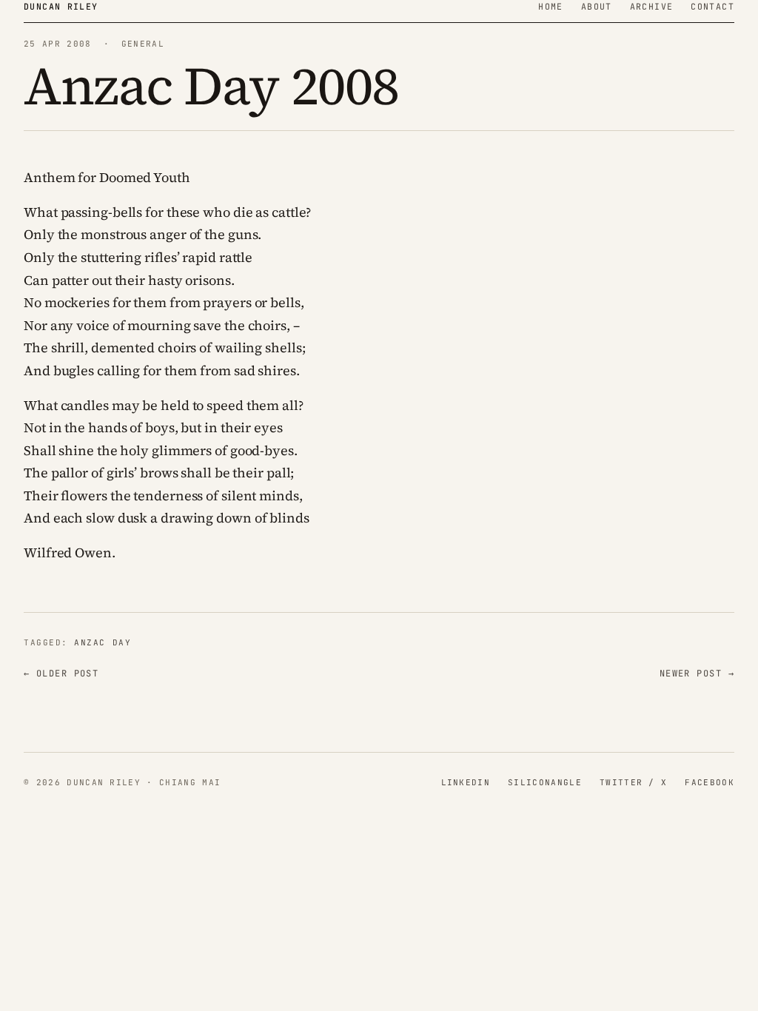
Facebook (709, 782)
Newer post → (697, 673)
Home (550, 6)
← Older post (61, 673)
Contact (712, 6)
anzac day (102, 642)
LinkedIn (466, 782)
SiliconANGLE (545, 782)
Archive (652, 6)
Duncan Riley (61, 6)
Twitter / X (634, 782)
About (596, 6)
